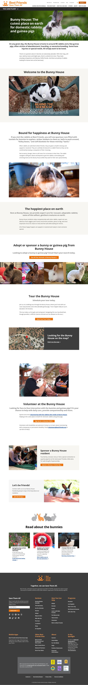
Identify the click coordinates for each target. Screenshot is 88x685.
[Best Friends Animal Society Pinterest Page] (16, 614)
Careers (54, 638)
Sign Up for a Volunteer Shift (43, 421)
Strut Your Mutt (39, 650)
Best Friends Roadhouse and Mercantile (39, 641)
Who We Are (49, 2)
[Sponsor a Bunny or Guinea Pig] (44, 457)
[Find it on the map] (44, 338)
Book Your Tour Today (43, 319)
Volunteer (54, 620)
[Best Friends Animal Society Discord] (19, 618)
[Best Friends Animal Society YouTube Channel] (10, 618)
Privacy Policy (48, 676)
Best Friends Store (40, 645)
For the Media (55, 643)
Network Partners (40, 648)
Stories (70, 6)
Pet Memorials (56, 2)
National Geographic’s (73, 641)
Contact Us (28, 676)
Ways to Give (38, 616)
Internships (55, 640)
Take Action (55, 617)
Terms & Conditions (58, 676)
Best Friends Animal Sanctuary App (18, 638)
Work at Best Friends (57, 623)
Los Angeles (71, 604)
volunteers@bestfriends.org (57, 427)
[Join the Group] (44, 491)
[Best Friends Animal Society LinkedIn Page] (19, 614)
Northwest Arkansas (73, 609)
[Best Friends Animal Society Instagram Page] (13, 614)
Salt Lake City (71, 611)
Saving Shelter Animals (39, 6)
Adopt (75, 6)
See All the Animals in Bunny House (43, 257)
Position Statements (57, 648)
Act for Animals (39, 608)
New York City (72, 606)
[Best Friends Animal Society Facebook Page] (10, 614)
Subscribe (13, 610)
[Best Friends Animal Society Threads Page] (21, 614)
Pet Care (37, 621)
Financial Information (55, 651)
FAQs (53, 645)
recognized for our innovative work (36, 665)
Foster (53, 608)
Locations (62, 2)
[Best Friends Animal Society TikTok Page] (13, 618)
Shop (67, 2)
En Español (72, 2)
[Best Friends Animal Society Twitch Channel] (16, 618)
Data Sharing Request (38, 676)
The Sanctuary (51, 6)
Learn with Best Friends (56, 611)
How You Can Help (62, 6)
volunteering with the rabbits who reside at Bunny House (48, 415)
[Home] (15, 3)
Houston (70, 601)
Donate (82, 2)
